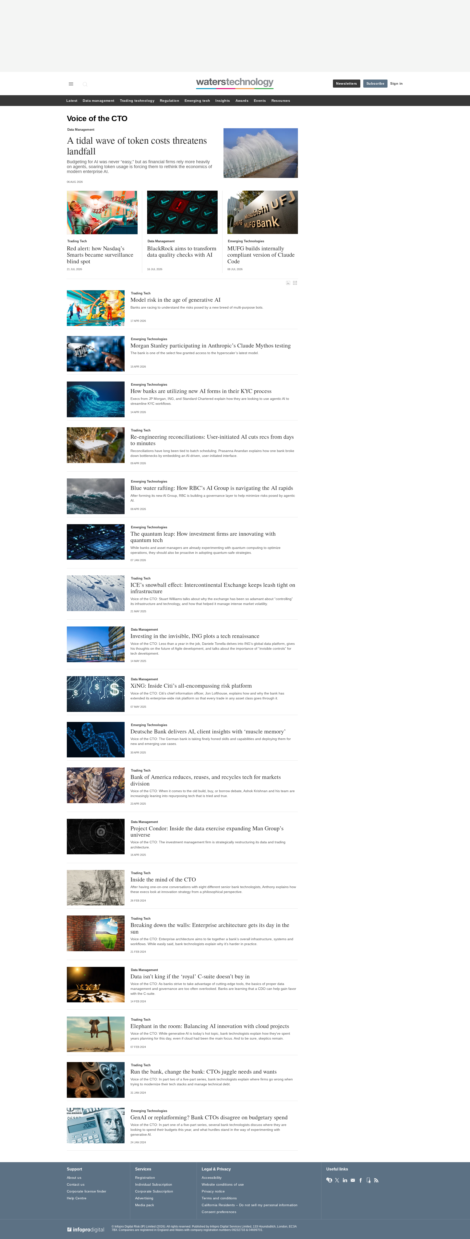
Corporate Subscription (154, 1191)
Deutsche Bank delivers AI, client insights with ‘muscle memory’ (208, 731)
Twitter (337, 1180)
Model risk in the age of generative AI (175, 299)
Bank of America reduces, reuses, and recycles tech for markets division (205, 780)
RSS (376, 1180)
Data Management (80, 129)
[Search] (85, 84)
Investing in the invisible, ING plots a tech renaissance (194, 636)
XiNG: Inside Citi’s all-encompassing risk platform (191, 685)
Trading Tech (77, 241)
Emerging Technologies (246, 241)
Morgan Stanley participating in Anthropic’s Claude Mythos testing (210, 345)
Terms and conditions (219, 1198)
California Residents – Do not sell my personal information (249, 1205)
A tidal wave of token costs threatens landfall (137, 145)
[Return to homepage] (235, 89)
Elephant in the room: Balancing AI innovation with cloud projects (209, 1026)
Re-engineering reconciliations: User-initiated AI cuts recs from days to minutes (212, 439)
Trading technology (137, 101)
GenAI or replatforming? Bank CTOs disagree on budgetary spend (209, 1117)
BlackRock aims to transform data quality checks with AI (181, 251)
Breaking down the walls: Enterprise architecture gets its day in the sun (209, 928)
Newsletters (346, 83)
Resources (280, 101)
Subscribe (375, 83)
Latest (71, 101)
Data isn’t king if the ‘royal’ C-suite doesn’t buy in (190, 976)
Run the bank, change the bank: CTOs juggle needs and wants (203, 1071)
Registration (145, 1178)
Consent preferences (219, 1212)
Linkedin (345, 1180)
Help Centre (77, 1198)
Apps (368, 1180)
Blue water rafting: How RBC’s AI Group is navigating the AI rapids (211, 488)
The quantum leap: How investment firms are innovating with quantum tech (203, 536)
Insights (222, 101)
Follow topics (329, 1180)
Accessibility (212, 1178)
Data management (98, 101)
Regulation (169, 101)
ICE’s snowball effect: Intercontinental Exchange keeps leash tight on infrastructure (212, 587)
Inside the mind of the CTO (163, 879)
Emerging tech (197, 101)
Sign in (396, 83)
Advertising (144, 1198)
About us (74, 1178)
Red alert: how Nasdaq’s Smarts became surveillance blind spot (100, 254)
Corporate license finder (86, 1191)
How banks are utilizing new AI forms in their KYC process (200, 391)
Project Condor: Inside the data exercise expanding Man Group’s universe (206, 831)
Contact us (75, 1184)
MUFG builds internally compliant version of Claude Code (261, 254)
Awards (241, 101)
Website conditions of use (223, 1184)
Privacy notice (213, 1191)
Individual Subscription (153, 1184)
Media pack (144, 1205)
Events (260, 101)
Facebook (361, 1180)
